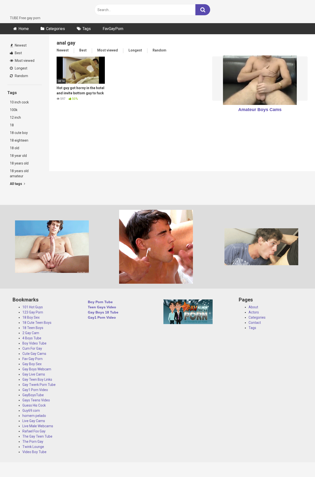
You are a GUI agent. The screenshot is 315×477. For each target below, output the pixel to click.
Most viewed (24, 61)
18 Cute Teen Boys (36, 323)
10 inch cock (19, 102)
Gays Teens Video (36, 400)
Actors (254, 312)
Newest (20, 45)
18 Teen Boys (32, 328)
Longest (20, 68)
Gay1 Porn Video (35, 390)
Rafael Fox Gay (34, 431)
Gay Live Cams (33, 374)
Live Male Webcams (37, 426)
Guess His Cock (34, 405)
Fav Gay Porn (32, 359)
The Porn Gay (32, 442)
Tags (86, 28)
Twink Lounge (33, 447)
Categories (55, 28)
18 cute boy (19, 133)
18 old (14, 148)
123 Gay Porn (32, 312)
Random (21, 76)
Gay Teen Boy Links (37, 379)
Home (23, 28)
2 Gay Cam (30, 333)
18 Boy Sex (31, 317)
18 (12, 125)
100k (13, 110)
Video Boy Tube (34, 452)
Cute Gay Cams (34, 354)
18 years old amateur (19, 173)
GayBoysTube (33, 395)
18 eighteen (19, 140)
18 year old (18, 156)
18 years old (19, 163)
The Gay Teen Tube (37, 436)
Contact (255, 323)
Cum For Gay (32, 348)
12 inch (15, 117)
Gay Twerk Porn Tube (39, 385)
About (253, 307)
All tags (16, 184)
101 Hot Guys (32, 307)
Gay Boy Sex (32, 364)
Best (18, 53)
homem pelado (34, 416)
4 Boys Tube (31, 338)
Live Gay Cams (33, 421)
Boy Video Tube (34, 343)
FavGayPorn (113, 28)
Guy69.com (31, 410)
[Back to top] (298, 462)
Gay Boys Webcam (36, 369)
